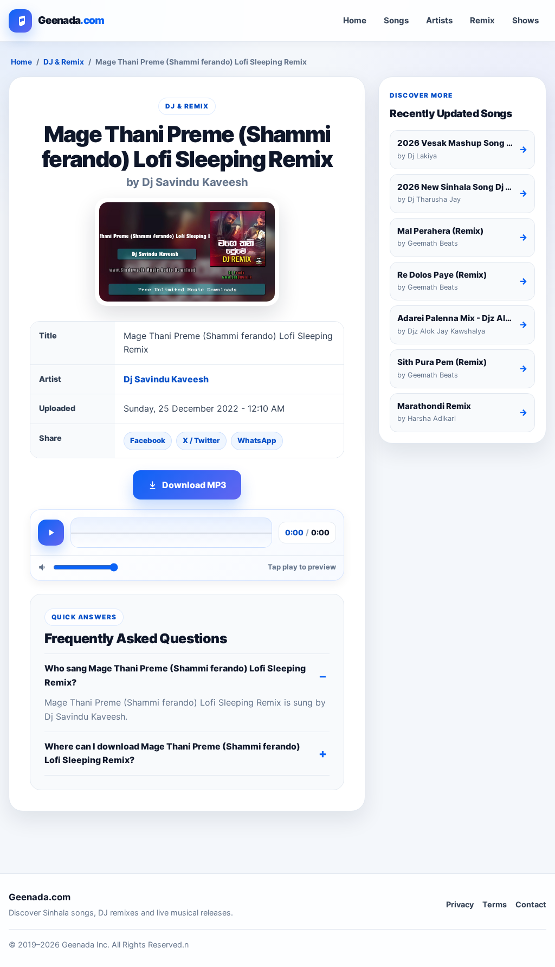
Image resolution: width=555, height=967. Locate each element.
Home (354, 20)
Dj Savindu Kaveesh (166, 379)
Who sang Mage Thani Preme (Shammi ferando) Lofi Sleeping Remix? (175, 675)
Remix (482, 20)
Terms (494, 904)
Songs (396, 20)
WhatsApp (256, 440)
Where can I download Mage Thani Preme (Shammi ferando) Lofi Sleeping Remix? (172, 753)
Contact (530, 904)
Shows (525, 20)
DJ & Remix (63, 61)
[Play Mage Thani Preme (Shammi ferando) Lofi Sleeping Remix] (51, 533)
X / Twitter (201, 440)
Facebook (147, 440)
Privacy (460, 904)
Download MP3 (194, 484)
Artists (439, 20)
